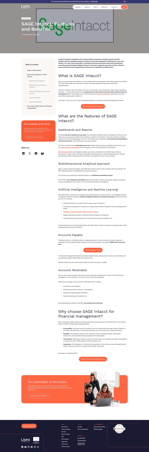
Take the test (94, 1)
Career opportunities (83, 429)
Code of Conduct (65, 434)
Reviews (63, 431)
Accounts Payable (34, 97)
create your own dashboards (70, 147)
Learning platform (29, 426)
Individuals (77, 7)
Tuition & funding (65, 429)
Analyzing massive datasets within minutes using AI (80, 212)
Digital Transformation (26, 18)
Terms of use (64, 444)
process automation (103, 94)
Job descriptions (82, 440)
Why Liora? (114, 7)
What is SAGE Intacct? (34, 70)
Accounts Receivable (35, 102)
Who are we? (64, 426)
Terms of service (65, 446)
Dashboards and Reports (37, 81)
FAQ (62, 436)
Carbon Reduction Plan (99, 426)
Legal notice (64, 441)
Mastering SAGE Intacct (93, 250)
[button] (126, 2)
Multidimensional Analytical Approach (37, 86)
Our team (80, 426)
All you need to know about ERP (93, 106)
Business (87, 7)
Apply (124, 7)
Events (95, 7)
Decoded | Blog (81, 438)
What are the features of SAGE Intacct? (37, 75)
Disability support (98, 429)
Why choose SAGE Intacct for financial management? (39, 107)
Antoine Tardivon (32, 34)
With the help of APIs (65, 152)
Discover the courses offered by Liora (93, 359)
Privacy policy (65, 439)
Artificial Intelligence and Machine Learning (39, 92)
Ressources (104, 7)
